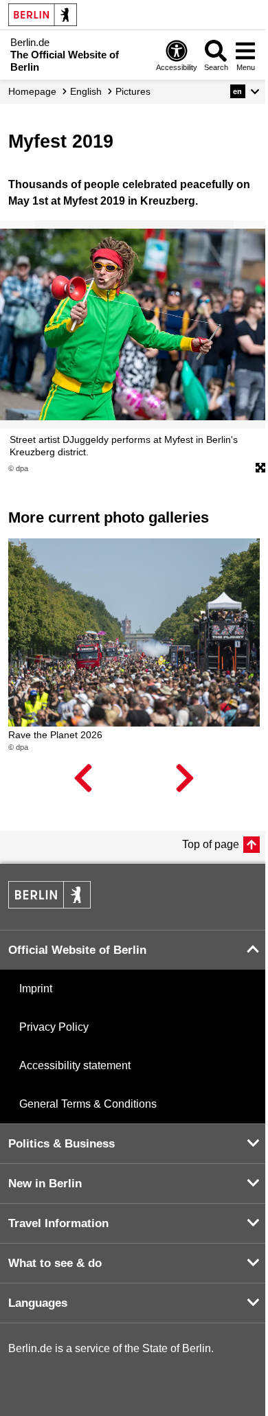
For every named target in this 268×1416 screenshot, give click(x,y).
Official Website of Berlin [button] (77, 950)
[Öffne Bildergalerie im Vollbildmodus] (260, 468)
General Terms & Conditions (88, 1104)
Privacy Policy (54, 1027)
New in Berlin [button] (45, 1183)
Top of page (210, 844)
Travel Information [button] (58, 1223)
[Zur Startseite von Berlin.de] (49, 905)
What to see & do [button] (55, 1263)
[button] (245, 91)
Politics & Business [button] (61, 1143)
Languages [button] (37, 1303)
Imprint (35, 988)
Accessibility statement (75, 1065)
